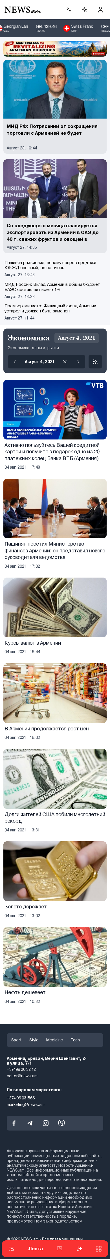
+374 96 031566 (21, 1098)
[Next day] (78, 361)
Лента (35, 1248)
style (33, 1040)
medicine (54, 1040)
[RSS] (95, 361)
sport (16, 1040)
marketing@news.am (26, 1104)
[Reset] (65, 361)
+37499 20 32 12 (21, 1069)
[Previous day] (14, 361)
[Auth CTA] (100, 9)
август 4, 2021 (40, 361)
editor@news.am (22, 1076)
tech (75, 1040)
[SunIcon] (84, 9)
